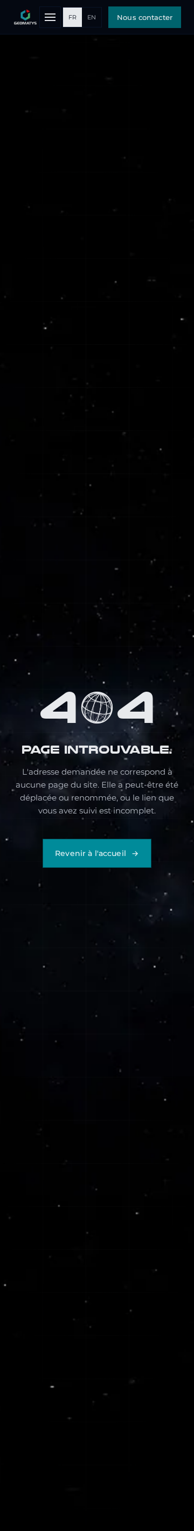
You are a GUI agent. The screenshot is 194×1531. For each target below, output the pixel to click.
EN (91, 17)
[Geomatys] (25, 17)
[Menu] (50, 17)
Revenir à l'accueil (90, 853)
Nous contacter (144, 17)
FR (72, 17)
